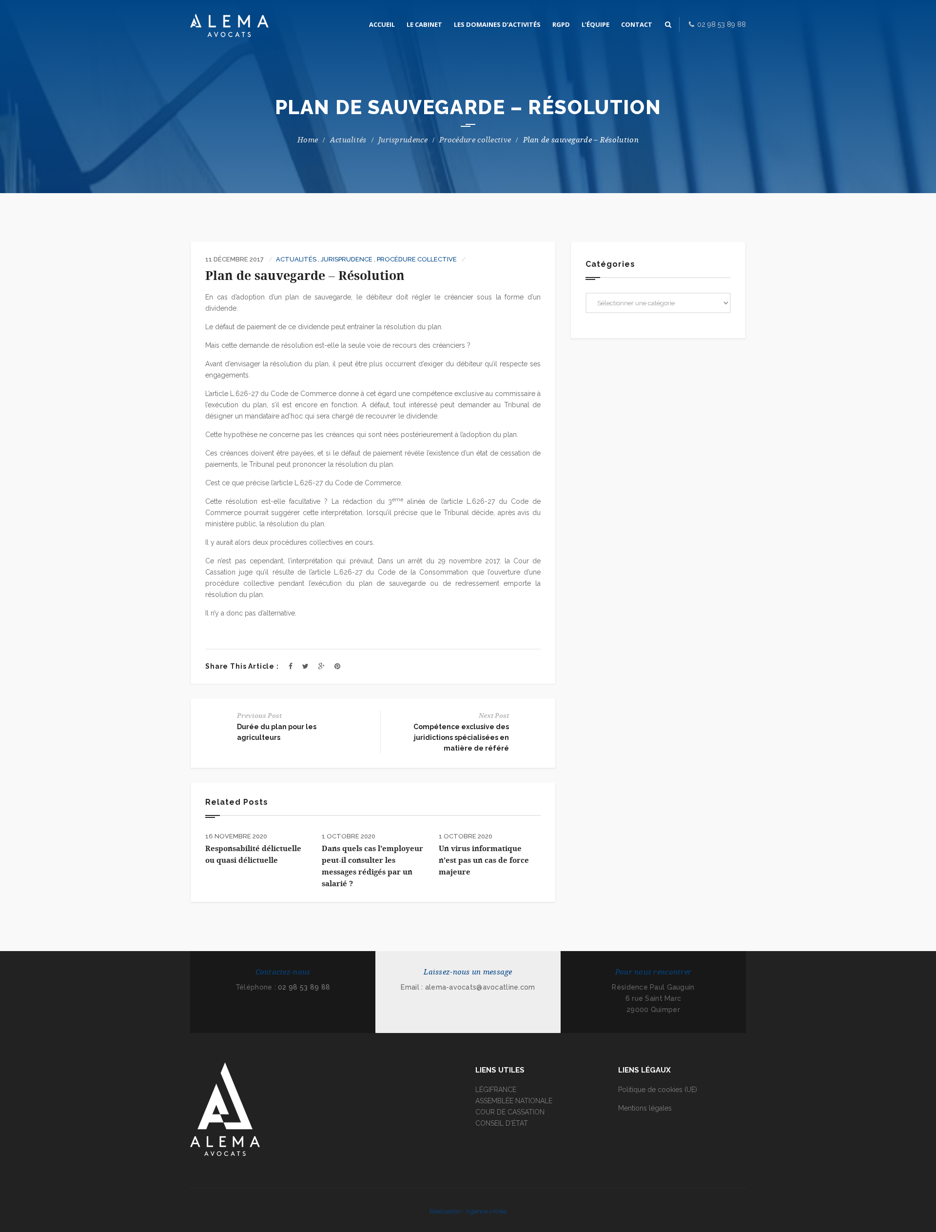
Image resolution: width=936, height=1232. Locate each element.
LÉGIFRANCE (495, 1089)
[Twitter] (305, 666)
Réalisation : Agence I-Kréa (468, 1211)
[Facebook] (290, 666)
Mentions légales (645, 1108)
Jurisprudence (403, 140)
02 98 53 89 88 (304, 987)
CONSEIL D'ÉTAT (501, 1123)
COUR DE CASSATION (510, 1112)
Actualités (348, 140)
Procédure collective (475, 140)
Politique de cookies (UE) (657, 1089)
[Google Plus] (321, 666)
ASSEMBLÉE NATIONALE (513, 1101)
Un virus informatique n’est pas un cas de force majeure (484, 860)
